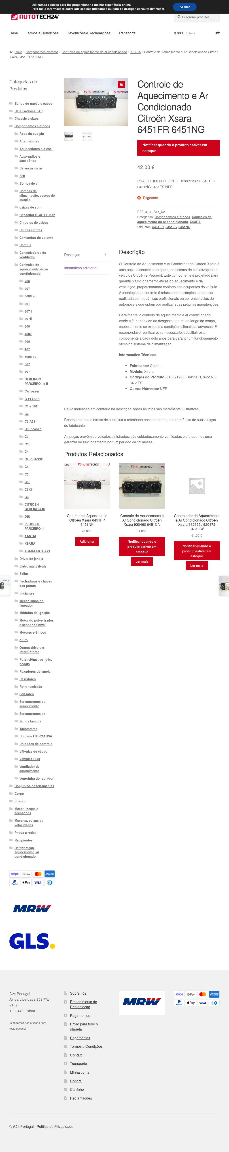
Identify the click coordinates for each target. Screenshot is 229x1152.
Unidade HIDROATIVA (35, 736)
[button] (121, 84)
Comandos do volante (36, 237)
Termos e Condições (42, 32)
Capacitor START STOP (37, 215)
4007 (28, 334)
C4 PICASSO (34, 459)
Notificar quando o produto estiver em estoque (174, 147)
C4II (27, 466)
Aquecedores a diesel (36, 148)
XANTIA (30, 536)
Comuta (25, 245)
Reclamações (81, 1098)
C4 (27, 451)
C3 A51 (30, 421)
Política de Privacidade (55, 1126)
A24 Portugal (23, 1126)
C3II (27, 444)
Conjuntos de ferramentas (34, 786)
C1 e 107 (31, 406)
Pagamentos (80, 1015)
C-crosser (32, 391)
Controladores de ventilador (32, 254)
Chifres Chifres (30, 230)
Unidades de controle (35, 743)
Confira (76, 1080)
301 (27, 303)
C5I (27, 474)
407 (27, 349)
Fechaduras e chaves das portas (35, 583)
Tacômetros (28, 728)
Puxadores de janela (35, 671)
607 (27, 364)
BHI (22, 175)
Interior (20, 801)
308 (27, 326)
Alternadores (29, 141)
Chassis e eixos (27, 118)
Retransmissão (30, 686)
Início (18, 52)
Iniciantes (26, 593)
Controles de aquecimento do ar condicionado (94, 52)
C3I (27, 436)
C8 (27, 497)
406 (27, 341)
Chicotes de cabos (33, 222)
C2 (27, 413)
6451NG (184, 227)
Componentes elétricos (42, 52)
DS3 (28, 516)
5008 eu (30, 356)
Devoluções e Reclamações (88, 32)
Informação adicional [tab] (80, 267)
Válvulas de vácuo (33, 751)
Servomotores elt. (32, 713)
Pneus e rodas (25, 832)
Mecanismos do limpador (31, 603)
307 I (28, 311)
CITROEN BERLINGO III (35, 506)
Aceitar (185, 7)
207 (27, 288)
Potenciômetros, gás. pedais (35, 661)
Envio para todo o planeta (84, 1026)
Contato (76, 1055)
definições (157, 9)
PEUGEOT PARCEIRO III (34, 526)
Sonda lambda (30, 721)
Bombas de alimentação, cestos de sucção (37, 195)
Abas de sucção (31, 133)
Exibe (23, 573)
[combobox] (197, 17)
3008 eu (30, 296)
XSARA (135, 52)
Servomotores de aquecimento (32, 703)
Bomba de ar (29, 183)
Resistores (27, 679)
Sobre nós (78, 993)
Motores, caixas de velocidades (29, 822)
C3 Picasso (33, 429)
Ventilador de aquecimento (29, 768)
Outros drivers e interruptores (31, 649)
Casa (13, 32)
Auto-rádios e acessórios (29, 158)
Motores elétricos (32, 632)
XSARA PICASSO (37, 551)
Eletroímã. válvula (33, 566)
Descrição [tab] (72, 254)
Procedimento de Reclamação (83, 1004)
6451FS (171, 227)
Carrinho (77, 1089)
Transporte (127, 32)
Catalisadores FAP (28, 111)
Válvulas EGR (29, 759)
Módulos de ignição (34, 612)
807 (27, 371)
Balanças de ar (30, 168)
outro (23, 640)
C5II (27, 482)
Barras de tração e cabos (34, 103)
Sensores (26, 694)
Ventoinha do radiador (36, 778)
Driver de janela (31, 558)
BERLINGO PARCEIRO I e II (36, 381)
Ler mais (142, 561)
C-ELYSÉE (32, 399)
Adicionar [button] (87, 541)
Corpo (19, 793)
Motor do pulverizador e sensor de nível (36, 622)
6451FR (158, 227)
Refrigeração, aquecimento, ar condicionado (27, 852)
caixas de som (30, 207)
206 (27, 281)
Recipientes (24, 840)
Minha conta (79, 1072)
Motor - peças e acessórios (26, 810)
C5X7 (28, 489)
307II (28, 318)
